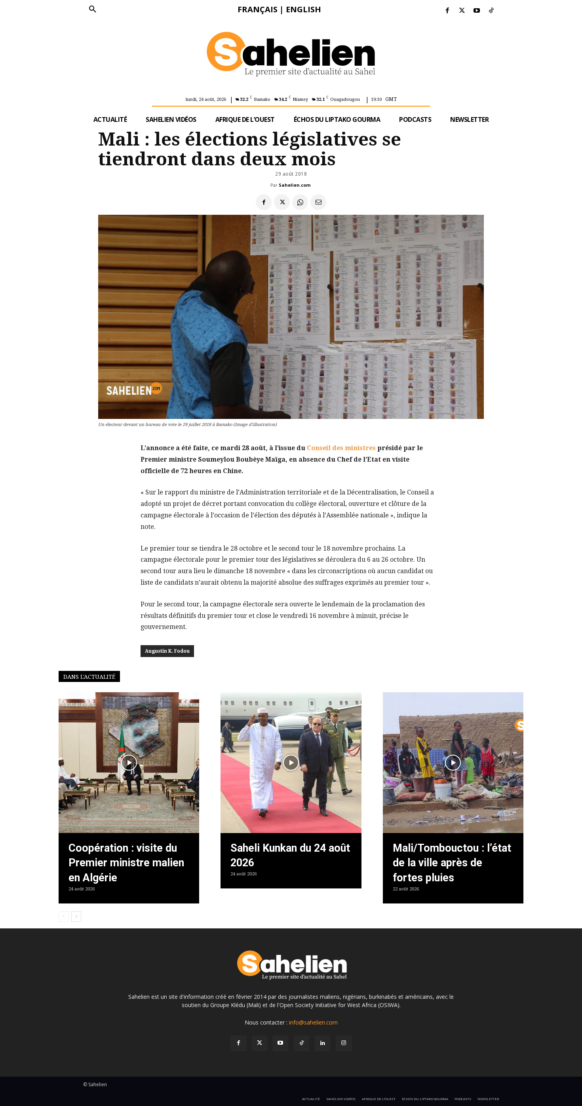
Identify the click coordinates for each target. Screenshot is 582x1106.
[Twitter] (461, 11)
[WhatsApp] (300, 202)
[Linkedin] (322, 1043)
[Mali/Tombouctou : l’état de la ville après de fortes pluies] (453, 762)
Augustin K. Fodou (167, 651)
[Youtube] (477, 11)
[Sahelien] (291, 55)
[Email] (318, 202)
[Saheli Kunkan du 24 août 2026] (291, 762)
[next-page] (76, 916)
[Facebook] (447, 11)
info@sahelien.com (313, 1022)
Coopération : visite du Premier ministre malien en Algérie (126, 863)
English (303, 9)
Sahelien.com (294, 185)
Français (258, 9)
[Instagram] (343, 1043)
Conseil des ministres (341, 448)
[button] (92, 9)
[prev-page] (63, 916)
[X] (282, 202)
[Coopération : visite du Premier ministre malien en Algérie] (129, 762)
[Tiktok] (491, 11)
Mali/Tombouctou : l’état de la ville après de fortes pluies (452, 863)
